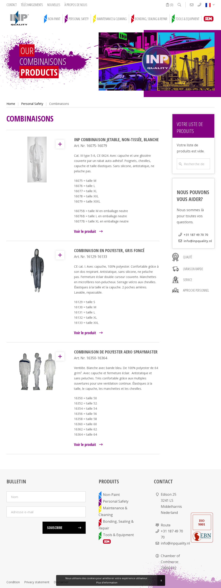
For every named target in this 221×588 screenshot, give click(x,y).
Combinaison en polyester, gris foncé (109, 250)
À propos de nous (76, 4)
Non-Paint (54, 18)
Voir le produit (85, 231)
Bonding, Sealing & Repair (151, 18)
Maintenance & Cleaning (112, 18)
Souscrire (54, 527)
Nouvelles (53, 4)
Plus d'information (106, 582)
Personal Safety (78, 18)
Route (165, 525)
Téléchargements (32, 4)
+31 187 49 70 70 (196, 235)
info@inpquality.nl (198, 241)
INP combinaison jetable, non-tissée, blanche (116, 139)
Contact (11, 4)
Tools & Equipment (187, 18)
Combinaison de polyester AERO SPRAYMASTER (116, 352)
